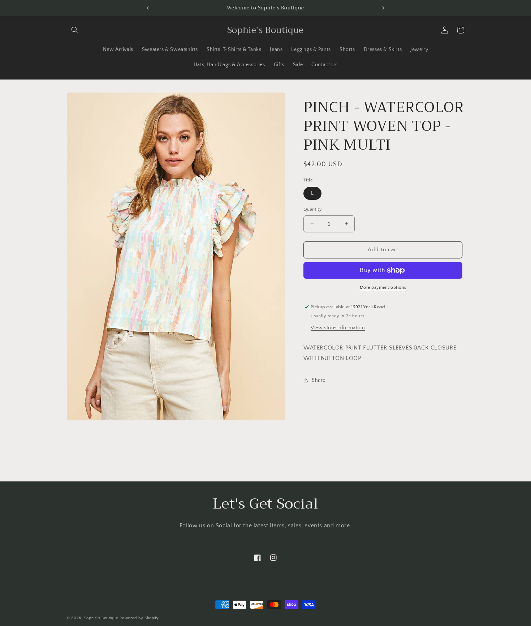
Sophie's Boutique (101, 618)
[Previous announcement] (148, 8)
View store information (338, 328)
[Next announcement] (383, 8)
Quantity (312, 209)
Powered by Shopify (139, 618)
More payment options (383, 287)
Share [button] (318, 380)
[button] (75, 30)
